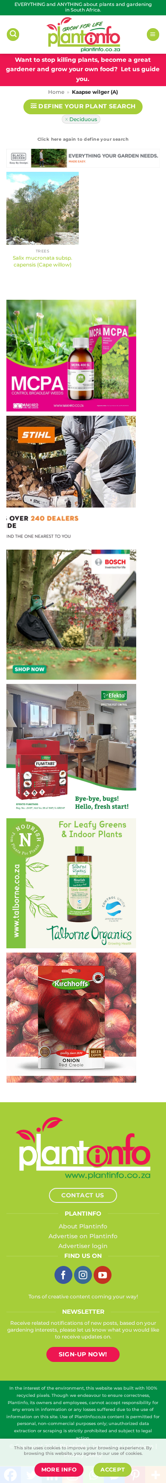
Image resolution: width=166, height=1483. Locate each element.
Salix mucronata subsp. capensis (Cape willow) (42, 261)
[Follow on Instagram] (83, 1275)
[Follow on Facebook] (63, 1275)
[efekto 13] (71, 748)
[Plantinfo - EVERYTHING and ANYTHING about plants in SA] (83, 34)
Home (56, 92)
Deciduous (83, 119)
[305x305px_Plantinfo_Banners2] (71, 614)
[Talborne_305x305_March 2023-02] (71, 882)
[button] (13, 34)
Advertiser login (83, 1246)
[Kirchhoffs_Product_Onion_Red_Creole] (71, 1017)
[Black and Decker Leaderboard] (83, 160)
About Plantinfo (83, 1226)
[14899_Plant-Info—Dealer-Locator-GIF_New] (71, 480)
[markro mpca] (71, 355)
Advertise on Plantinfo (83, 1236)
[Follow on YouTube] (103, 1275)
